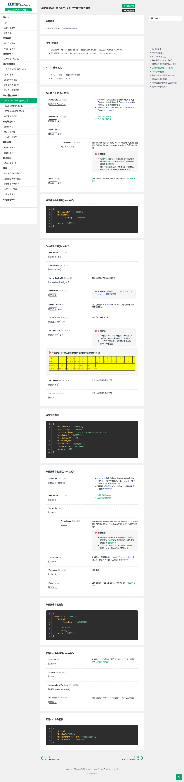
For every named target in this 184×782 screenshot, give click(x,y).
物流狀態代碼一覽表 (12, 178)
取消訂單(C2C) (10, 163)
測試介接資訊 (9, 43)
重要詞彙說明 (9, 28)
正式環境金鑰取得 (104, 119)
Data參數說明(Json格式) (162, 68)
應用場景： (156, 49)
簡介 (6, 22)
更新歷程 (7, 33)
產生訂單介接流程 (11, 59)
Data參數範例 (158, 71)
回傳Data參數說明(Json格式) (164, 83)
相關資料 (111, 164)
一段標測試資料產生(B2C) (15, 69)
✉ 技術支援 (129, 10)
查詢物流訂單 (9, 126)
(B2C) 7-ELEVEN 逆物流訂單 (16, 100)
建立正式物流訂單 (11, 90)
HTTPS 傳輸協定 (159, 56)
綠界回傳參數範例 (159, 79)
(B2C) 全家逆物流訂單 (13, 106)
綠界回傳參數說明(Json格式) (164, 75)
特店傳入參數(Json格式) (162, 60)
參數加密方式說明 (11, 184)
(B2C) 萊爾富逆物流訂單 (14, 111)
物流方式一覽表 (10, 189)
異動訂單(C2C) (10, 153)
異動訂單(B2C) (10, 147)
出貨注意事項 (9, 194)
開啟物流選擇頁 (10, 80)
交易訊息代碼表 (102, 662)
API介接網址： (158, 53)
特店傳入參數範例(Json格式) (164, 64)
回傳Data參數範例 (159, 86)
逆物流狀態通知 (10, 137)
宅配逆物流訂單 (10, 116)
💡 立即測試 (129, 6)
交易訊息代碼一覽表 (12, 173)
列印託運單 (8, 74)
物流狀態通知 (9, 132)
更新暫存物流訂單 (11, 85)
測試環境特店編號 (104, 116)
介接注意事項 (9, 48)
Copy (135, 208)
